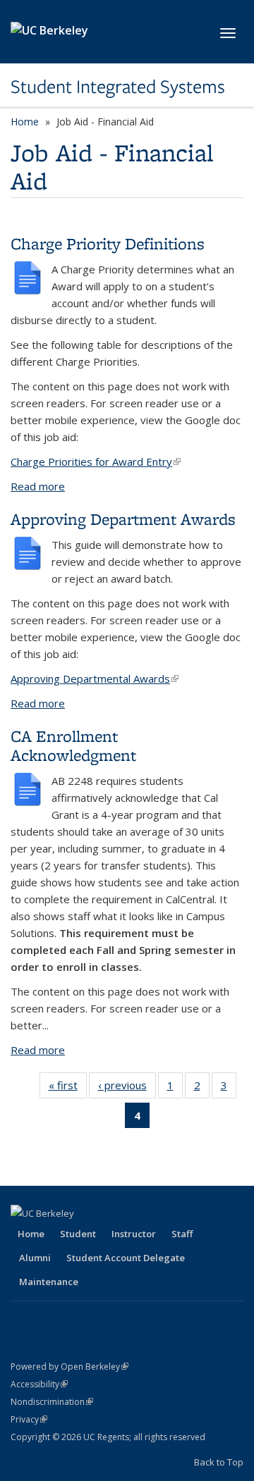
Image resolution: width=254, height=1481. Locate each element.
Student (78, 1233)
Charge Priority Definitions (108, 243)
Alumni (35, 1257)
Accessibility (39, 1384)
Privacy (29, 1419)
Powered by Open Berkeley (69, 1366)
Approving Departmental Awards (95, 678)
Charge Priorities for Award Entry (96, 461)
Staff (182, 1233)
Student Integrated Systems (118, 86)
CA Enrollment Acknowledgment (73, 745)
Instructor (133, 1233)
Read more (38, 486)
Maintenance (48, 1281)
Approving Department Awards (123, 519)
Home (25, 121)
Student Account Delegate (125, 1257)
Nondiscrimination (52, 1402)
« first (68, 1088)
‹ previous (127, 1088)
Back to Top (218, 1462)
